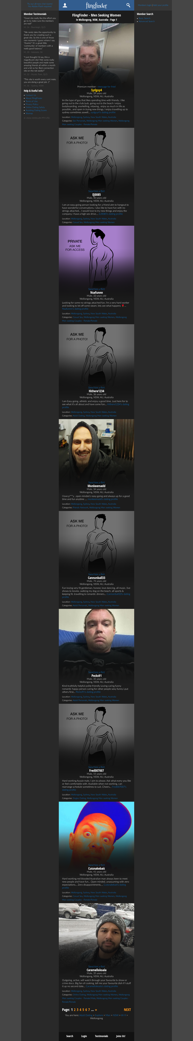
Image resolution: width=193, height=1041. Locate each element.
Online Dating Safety (35, 107)
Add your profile (160, 5)
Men (108, 1015)
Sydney (86, 117)
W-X (123, 1015)
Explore (99, 1015)
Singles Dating (79, 798)
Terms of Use (32, 101)
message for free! (107, 87)
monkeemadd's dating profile (103, 499)
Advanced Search (147, 21)
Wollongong (76, 117)
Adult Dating (79, 416)
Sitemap (29, 113)
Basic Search (144, 18)
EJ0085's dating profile (111, 214)
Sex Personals (79, 121)
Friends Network (80, 508)
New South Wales (99, 117)
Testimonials (101, 1036)
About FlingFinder (34, 98)
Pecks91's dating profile (88, 692)
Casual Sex (78, 222)
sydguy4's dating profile (103, 112)
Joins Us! (120, 1036)
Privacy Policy (32, 104)
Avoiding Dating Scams (36, 110)
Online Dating (79, 995)
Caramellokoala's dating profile (102, 986)
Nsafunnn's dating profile (75, 309)
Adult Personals (80, 606)
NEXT (127, 1009)
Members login (145, 5)
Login (84, 1036)
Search (69, 1036)
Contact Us (31, 95)
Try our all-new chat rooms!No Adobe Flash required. (40, 5)
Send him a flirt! (96, 191)
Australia (112, 117)
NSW (116, 1015)
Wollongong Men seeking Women (101, 121)
